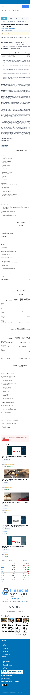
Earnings (13, 464)
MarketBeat (5, 462)
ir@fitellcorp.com (4, 146)
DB (7, 466)
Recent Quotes (5, 10)
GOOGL (11, 489)
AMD (2, 569)
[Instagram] (20, 607)
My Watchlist (15, 10)
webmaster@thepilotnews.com (11, 681)
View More (25, 560)
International (18, 21)
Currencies (12, 21)
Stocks (11, 18)
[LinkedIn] (16, 607)
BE (5, 466)
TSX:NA (6, 556)
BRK (8, 489)
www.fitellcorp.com (15, 116)
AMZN (2, 565)
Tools (22, 18)
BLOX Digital (20, 692)
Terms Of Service (15, 603)
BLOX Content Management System (10, 692)
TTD (11, 466)
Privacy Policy (23, 601)
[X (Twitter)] (9, 607)
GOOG (2, 573)
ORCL (9, 466)
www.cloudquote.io (15, 598)
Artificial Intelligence (8, 464)
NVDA (2, 579)
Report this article (5, 440)
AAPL (6, 489)
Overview (4, 21)
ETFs (16, 18)
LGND (6, 533)
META (2, 575)
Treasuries (24, 21)
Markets (4, 18)
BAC (2, 571)
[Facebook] (13, 607)
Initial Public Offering (8, 487)
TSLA (6, 512)
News (8, 21)
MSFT (2, 577)
